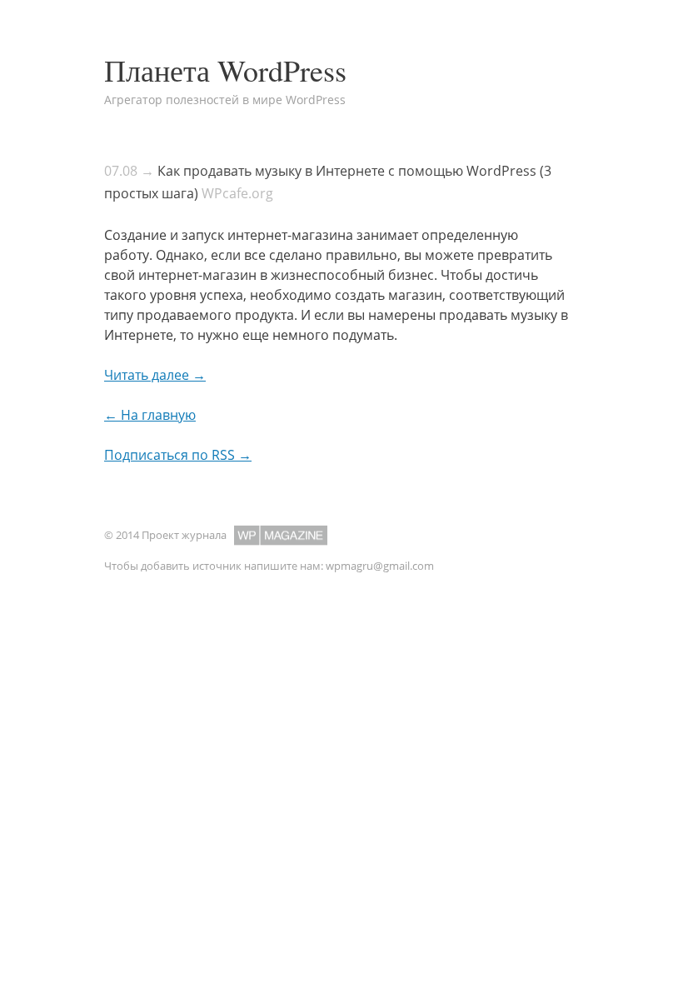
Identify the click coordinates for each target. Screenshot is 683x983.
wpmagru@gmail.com (380, 565)
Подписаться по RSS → (178, 455)
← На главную (150, 415)
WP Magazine (280, 535)
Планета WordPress (225, 70)
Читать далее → (155, 375)
